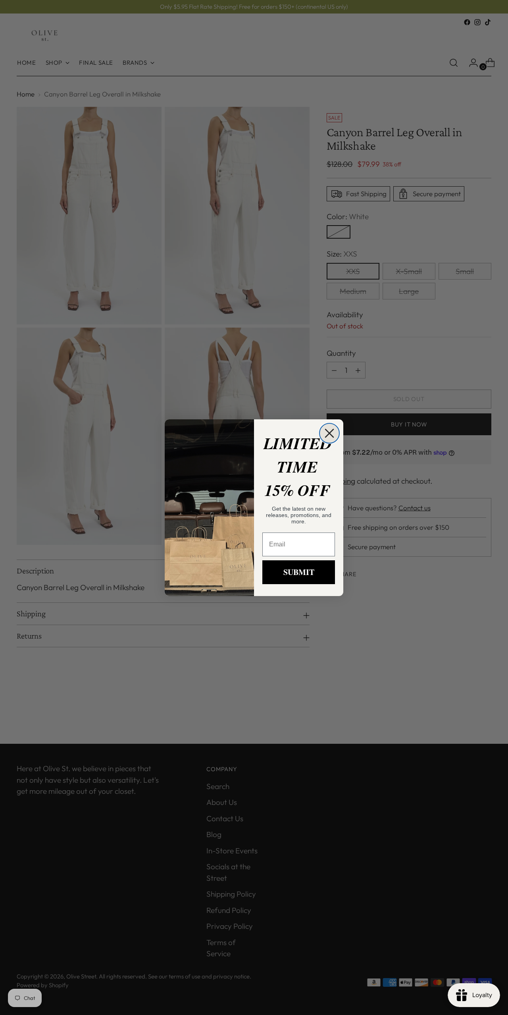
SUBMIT (298, 572)
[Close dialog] (329, 433)
